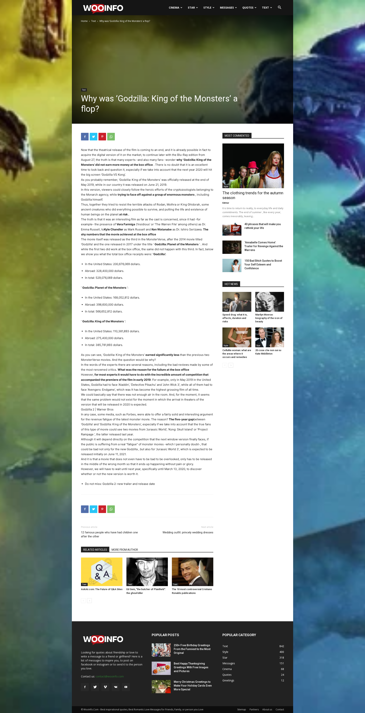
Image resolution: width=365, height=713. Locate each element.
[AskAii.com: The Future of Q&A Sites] (101, 572)
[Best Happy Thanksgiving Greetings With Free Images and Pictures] (161, 668)
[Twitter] (93, 136)
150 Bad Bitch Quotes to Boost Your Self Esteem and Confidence (263, 264)
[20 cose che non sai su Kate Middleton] (269, 337)
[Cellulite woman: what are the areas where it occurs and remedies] (236, 337)
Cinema (174, 7)
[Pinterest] (102, 136)
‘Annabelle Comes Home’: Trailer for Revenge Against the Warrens (263, 246)
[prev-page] (83, 600)
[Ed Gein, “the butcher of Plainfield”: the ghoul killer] (147, 572)
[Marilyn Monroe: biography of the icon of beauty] (269, 302)
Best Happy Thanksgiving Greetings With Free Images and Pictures (191, 667)
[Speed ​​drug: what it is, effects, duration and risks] (236, 302)
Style (207, 7)
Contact (280, 709)
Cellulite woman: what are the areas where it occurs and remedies (236, 353)
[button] (279, 8)
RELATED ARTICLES (95, 549)
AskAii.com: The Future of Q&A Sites (101, 589)
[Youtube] (126, 687)
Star (191, 7)
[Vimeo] (105, 687)
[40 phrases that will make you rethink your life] (231, 229)
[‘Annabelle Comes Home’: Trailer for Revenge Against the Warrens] (231, 247)
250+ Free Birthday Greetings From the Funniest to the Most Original (192, 649)
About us (267, 709)
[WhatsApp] (111, 136)
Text (265, 7)
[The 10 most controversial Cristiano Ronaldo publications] (192, 572)
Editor (225, 202)
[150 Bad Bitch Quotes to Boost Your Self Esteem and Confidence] (231, 265)
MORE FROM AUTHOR (125, 549)
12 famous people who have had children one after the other (109, 534)
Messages (227, 7)
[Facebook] (85, 136)
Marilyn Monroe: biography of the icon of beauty (268, 318)
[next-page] (89, 600)
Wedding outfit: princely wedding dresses (188, 532)
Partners (254, 709)
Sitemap (241, 709)
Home (84, 21)
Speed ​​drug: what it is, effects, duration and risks (234, 318)
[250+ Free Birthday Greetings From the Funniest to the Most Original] (161, 650)
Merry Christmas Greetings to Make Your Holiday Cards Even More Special (193, 685)
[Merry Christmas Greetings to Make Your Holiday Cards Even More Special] (161, 686)
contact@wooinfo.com (110, 676)
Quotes (247, 7)
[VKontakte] (115, 687)
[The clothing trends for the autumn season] (253, 165)
